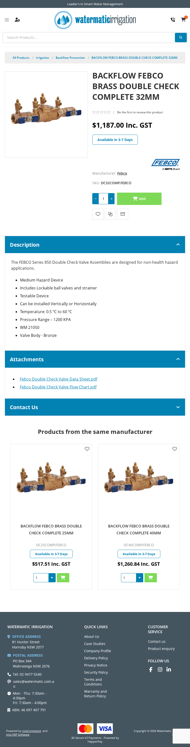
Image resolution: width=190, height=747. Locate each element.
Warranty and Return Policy (95, 693)
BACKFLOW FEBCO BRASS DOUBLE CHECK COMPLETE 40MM (109, 529)
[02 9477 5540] (173, 20)
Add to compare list (110, 214)
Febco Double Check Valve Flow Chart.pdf (58, 387)
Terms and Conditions (93, 681)
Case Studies (94, 643)
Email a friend (122, 214)
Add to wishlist (97, 214)
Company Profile (97, 650)
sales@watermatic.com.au (33, 683)
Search (181, 37)
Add (142, 198)
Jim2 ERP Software (17, 734)
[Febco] (165, 164)
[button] (22, 577)
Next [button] (176, 427)
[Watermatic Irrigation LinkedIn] (170, 669)
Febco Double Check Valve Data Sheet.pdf (58, 379)
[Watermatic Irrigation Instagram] (162, 669)
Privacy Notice (95, 665)
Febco (122, 173)
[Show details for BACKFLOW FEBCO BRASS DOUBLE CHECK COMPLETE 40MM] (109, 483)
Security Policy (96, 672)
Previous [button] (14, 427)
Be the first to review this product (140, 112)
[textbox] (95, 37)
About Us (91, 636)
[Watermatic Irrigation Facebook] (153, 669)
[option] (109, 516)
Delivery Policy (96, 658)
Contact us (157, 641)
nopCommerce (31, 731)
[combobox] (11, 577)
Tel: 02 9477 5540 (27, 674)
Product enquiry (161, 648)
